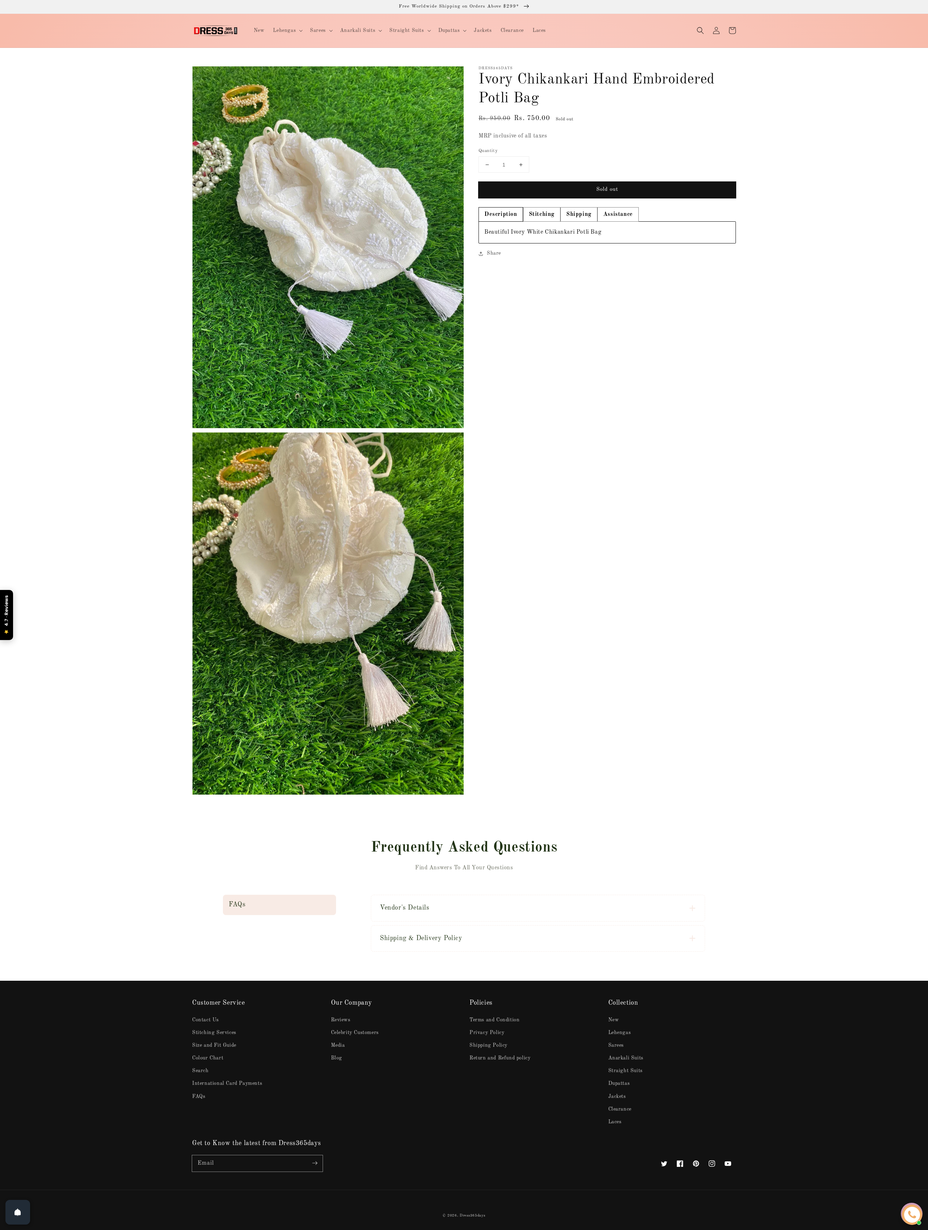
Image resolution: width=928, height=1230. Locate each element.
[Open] (17, 1212)
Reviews (341, 1019)
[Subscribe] (315, 1163)
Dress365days (472, 1215)
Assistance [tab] (618, 214)
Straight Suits (625, 1070)
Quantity (488, 150)
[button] (700, 30)
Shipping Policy (488, 1045)
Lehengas (619, 1032)
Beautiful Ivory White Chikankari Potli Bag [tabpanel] (542, 232)
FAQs (198, 1096)
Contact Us (205, 1019)
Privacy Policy (486, 1032)
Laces (615, 1121)
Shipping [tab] (579, 214)
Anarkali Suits (625, 1058)
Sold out (607, 189)
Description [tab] (500, 214)
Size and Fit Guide (214, 1045)
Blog (336, 1058)
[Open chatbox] (912, 1215)
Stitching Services (214, 1032)
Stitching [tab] (542, 214)
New (613, 1019)
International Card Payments (227, 1083)
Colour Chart (207, 1058)
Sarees (616, 1045)
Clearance (619, 1109)
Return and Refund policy (499, 1058)
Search (200, 1070)
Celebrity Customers (355, 1032)
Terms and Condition (494, 1019)
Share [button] (494, 253)
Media (338, 1045)
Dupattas (619, 1083)
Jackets (617, 1096)
